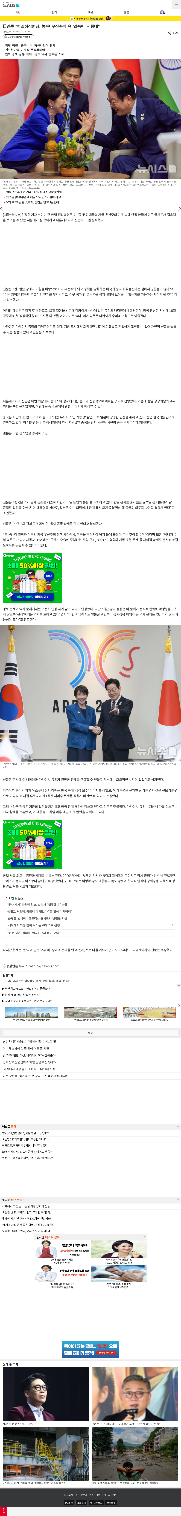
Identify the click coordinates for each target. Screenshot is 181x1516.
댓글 (90, 1033)
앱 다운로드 (96, 1503)
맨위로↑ (111, 1503)
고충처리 (112, 1494)
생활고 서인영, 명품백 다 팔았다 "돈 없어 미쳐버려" (39, 911)
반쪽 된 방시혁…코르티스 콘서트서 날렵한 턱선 (37, 918)
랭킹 (54, 12)
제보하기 (81, 1503)
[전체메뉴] (176, 4)
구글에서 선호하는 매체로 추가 (20, 37)
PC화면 (69, 1503)
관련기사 (8, 975)
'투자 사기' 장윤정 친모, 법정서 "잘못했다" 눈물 (37, 904)
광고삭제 (4, 1511)
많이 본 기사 (10, 1364)
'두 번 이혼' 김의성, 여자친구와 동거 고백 (33, 932)
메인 (18, 12)
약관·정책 (101, 1494)
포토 (126, 12)
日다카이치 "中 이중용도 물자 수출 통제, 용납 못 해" (37, 981)
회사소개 (68, 1494)
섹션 (90, 12)
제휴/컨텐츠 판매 (84, 1494)
